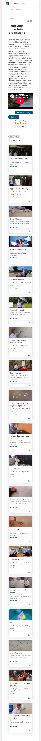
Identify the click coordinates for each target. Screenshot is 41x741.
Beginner (11, 136)
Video (17, 136)
